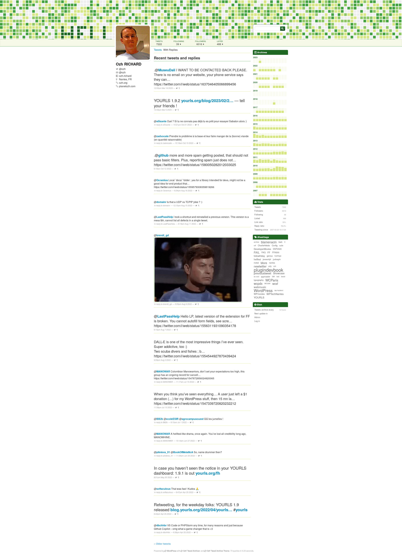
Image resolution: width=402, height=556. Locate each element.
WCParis (271, 280)
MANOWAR (163, 371)
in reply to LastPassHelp (164, 223)
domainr (161, 202)
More (264, 262)
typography (258, 279)
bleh (280, 241)
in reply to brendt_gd (163, 304)
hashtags (277, 256)
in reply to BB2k (161, 422)
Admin (257, 317)
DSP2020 (277, 248)
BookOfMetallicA (183, 452)
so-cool (256, 276)
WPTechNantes (275, 294)
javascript (267, 259)
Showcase (279, 273)
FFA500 (275, 252)
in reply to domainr (162, 205)
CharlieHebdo (264, 245)
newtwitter (260, 266)
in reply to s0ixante (162, 124)
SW (273, 276)
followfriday (259, 255)
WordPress (263, 290)
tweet (283, 276)
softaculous (163, 489)
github (163, 155)
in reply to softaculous (163, 492)
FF (268, 252)
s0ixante (161, 121)
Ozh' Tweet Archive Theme (217, 550)
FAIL (257, 252)
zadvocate (162, 136)
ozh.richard (125, 76)
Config (274, 245)
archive (256, 242)
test (278, 276)
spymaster (265, 276)
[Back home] (201, 19)
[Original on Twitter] (177, 88)
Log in (257, 320)
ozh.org (123, 82)
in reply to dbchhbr (162, 532)
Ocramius (162, 180)
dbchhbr (161, 525)
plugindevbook (268, 269)
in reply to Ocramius (162, 190)
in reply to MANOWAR (163, 381)
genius (270, 255)
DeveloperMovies (262, 249)
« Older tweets (162, 543)
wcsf (275, 283)
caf (255, 245)
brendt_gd (162, 235)
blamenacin (269, 242)
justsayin (277, 259)
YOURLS (259, 297)
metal (256, 262)
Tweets (158, 50)
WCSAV (267, 283)
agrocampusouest (193, 419)
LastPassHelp (164, 217)
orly (270, 266)
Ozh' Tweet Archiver (191, 550)
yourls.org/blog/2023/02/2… (207, 100)
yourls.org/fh (208, 473)
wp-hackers (278, 290)
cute (281, 245)
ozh (124, 69)
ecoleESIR (172, 419)
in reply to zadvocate (163, 143)
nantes (272, 262)
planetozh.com (127, 86)
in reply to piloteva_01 (163, 455)
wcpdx (258, 283)
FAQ (263, 252)
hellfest (257, 259)
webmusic (260, 287)
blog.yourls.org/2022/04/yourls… (201, 509)
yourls (241, 509)
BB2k (159, 419)
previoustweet (262, 273)
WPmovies (259, 293)
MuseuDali (166, 69)
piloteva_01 (163, 452)
